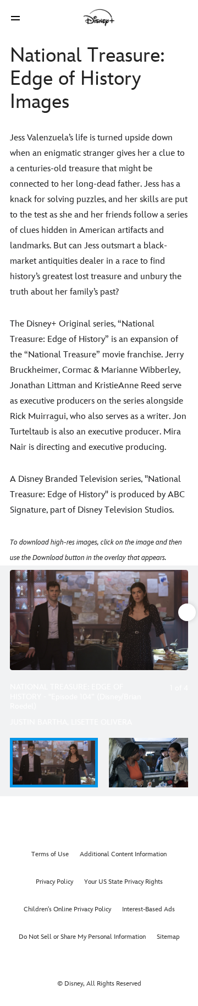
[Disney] (99, 17)
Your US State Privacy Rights (123, 882)
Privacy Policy (54, 882)
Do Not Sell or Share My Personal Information (82, 937)
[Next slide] (180, 620)
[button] (15, 18)
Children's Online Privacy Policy (67, 909)
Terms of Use (50, 854)
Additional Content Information (123, 854)
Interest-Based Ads (148, 909)
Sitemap (168, 937)
